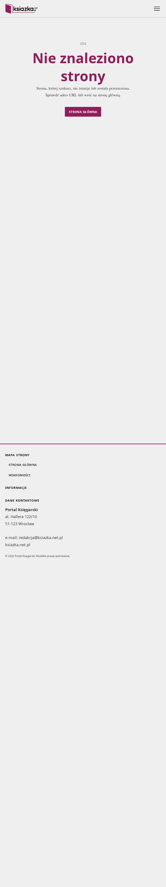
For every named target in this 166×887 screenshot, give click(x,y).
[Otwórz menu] (157, 9)
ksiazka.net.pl (17, 544)
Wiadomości (19, 475)
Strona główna (83, 112)
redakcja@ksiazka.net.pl (41, 537)
